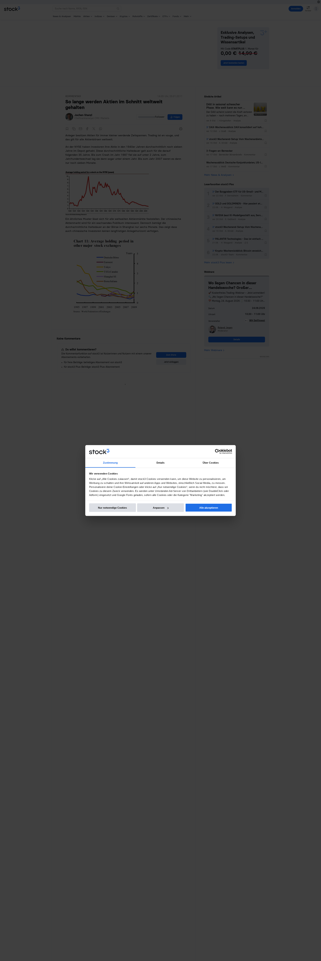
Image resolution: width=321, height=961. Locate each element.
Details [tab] (160, 462)
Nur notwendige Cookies (112, 507)
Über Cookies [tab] (211, 462)
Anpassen (159, 507)
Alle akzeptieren (208, 507)
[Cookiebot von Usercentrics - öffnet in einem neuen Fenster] (217, 451)
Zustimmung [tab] (110, 462)
